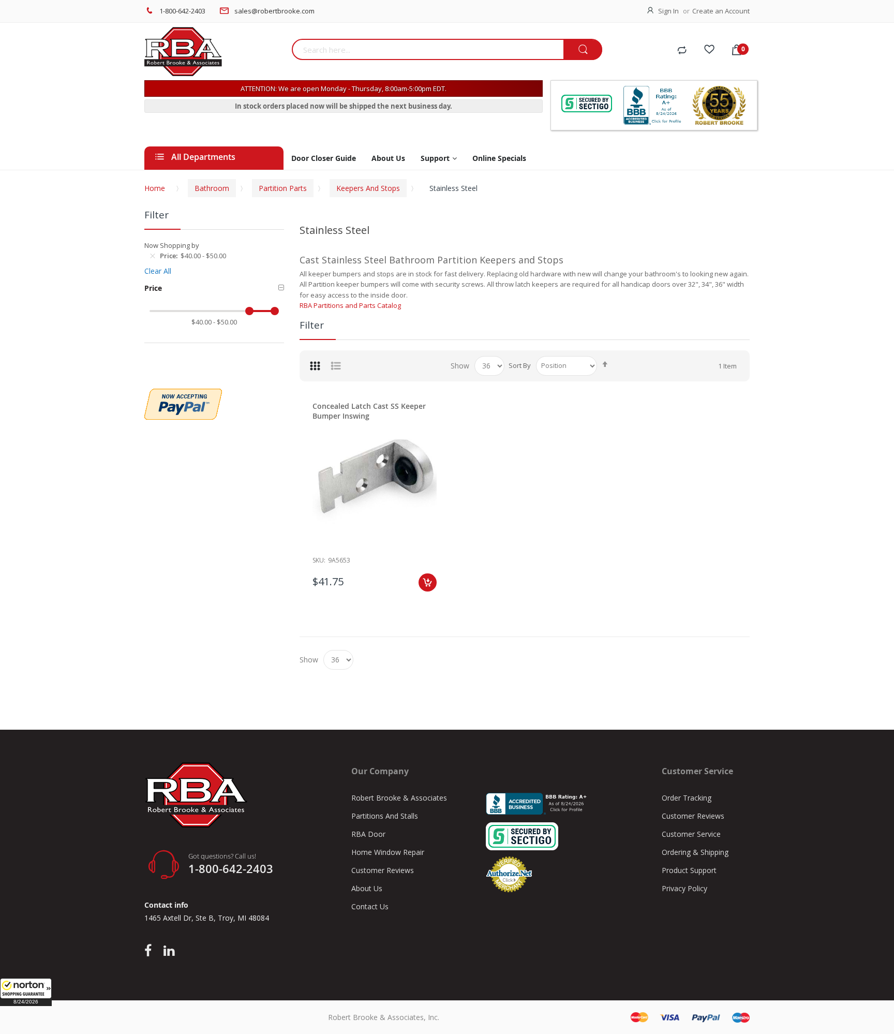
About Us (366, 888)
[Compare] (682, 50)
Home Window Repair (387, 852)
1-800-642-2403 (182, 11)
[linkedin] (169, 951)
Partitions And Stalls (384, 816)
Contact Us (370, 906)
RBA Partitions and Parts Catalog (350, 305)
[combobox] (427, 49)
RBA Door (368, 834)
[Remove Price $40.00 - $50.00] (153, 256)
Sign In (668, 11)
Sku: (318, 560)
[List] (336, 366)
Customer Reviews (382, 870)
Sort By (520, 365)
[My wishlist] (709, 50)
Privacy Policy (684, 888)
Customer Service (691, 834)
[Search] (582, 50)
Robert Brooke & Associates (399, 798)
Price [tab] (153, 288)
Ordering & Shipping (695, 852)
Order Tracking (686, 798)
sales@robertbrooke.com (274, 11)
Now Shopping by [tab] (171, 245)
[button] (26, 992)
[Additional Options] (183, 393)
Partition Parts (283, 188)
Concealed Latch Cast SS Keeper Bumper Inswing (369, 411)
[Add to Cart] (428, 582)
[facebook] (150, 951)
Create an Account (721, 11)
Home (154, 188)
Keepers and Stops (368, 188)
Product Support (689, 870)
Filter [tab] (312, 325)
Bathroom (212, 188)
